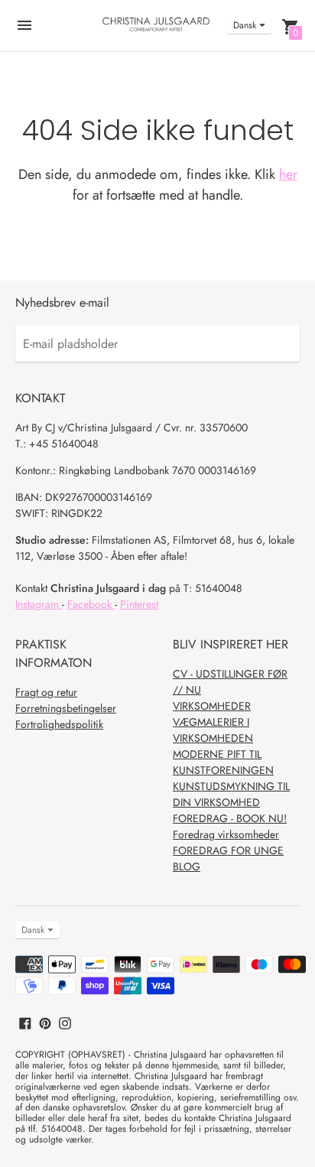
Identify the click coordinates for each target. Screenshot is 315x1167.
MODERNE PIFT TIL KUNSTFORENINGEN (223, 762)
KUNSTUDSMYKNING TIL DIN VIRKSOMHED (231, 794)
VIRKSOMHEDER (212, 706)
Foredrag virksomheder (226, 834)
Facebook (91, 604)
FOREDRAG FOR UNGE (228, 850)
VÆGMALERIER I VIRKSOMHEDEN (213, 730)
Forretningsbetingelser (65, 708)
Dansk (244, 25)
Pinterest (139, 604)
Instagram (38, 604)
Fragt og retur (46, 692)
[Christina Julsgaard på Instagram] (65, 1021)
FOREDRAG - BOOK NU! (230, 818)
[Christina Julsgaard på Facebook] (25, 1021)
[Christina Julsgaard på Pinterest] (45, 1021)
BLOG (186, 866)
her (288, 174)
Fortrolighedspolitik (59, 724)
